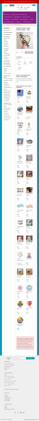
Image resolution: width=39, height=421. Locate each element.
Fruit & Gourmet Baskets (8, 78)
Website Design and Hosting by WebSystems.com (31, 419)
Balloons (5, 40)
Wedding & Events (27, 21)
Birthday (5, 52)
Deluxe (31, 61)
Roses (5, 71)
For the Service (6, 99)
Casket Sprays (6, 85)
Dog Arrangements (7, 66)
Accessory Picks (7, 38)
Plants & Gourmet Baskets (8, 21)
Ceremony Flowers (7, 116)
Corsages (5, 111)
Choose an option (19, 63)
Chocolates (6, 41)
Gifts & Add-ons (26, 17)
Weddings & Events (7, 103)
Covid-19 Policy (7, 399)
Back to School (6, 14)
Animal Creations (23, 19)
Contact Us (6, 396)
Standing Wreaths (7, 95)
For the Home (6, 100)
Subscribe (30, 358)
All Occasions (6, 19)
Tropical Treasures (7, 73)
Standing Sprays (7, 97)
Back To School (6, 30)
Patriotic (5, 70)
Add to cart (29, 52)
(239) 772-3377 (7, 368)
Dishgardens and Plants (8, 80)
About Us (6, 395)
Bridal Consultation (7, 108)
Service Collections (7, 90)
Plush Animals (6, 46)
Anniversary (6, 50)
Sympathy (19, 21)
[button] (32, 33)
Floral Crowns (6, 114)
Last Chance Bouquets (7, 17)
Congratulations (7, 53)
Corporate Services (7, 397)
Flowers (31, 19)
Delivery (5, 406)
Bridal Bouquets (6, 109)
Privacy (5, 407)
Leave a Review (7, 400)
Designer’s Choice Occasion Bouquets (19, 14)
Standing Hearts (8, 24)
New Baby (5, 57)
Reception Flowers (7, 118)
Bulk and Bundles (15, 19)
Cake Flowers (6, 119)
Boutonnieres (6, 113)
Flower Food (6, 43)
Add (18, 102)
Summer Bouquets (17, 17)
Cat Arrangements (7, 64)
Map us (5, 369)
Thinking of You (6, 58)
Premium (19, 67)
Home (4, 24)
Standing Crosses (7, 92)
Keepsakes (6, 45)
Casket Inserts (6, 84)
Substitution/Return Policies (9, 409)
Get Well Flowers (7, 55)
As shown (25, 61)
